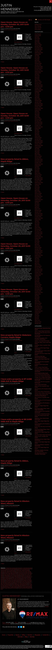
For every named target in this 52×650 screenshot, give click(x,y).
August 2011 (37, 312)
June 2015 (37, 241)
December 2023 (38, 85)
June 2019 (37, 168)
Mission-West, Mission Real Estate (43, 393)
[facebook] (19, 627)
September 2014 (39, 255)
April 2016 (37, 226)
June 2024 (37, 75)
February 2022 (38, 119)
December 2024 (39, 66)
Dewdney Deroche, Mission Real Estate (10, 572)
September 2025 (39, 52)
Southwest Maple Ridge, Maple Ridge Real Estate (42, 430)
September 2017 (39, 199)
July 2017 (37, 202)
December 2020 (39, 140)
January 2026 (38, 46)
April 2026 (37, 41)
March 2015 (37, 246)
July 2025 (37, 55)
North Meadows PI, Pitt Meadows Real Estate (13, 580)
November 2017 (38, 196)
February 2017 (38, 210)
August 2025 (38, 54)
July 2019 (37, 167)
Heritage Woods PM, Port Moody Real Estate (11, 575)
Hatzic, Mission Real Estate (41, 367)
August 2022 (38, 109)
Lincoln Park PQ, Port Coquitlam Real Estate (11, 576)
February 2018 (38, 193)
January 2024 (38, 83)
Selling (23, 635)
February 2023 (38, 100)
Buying (17, 635)
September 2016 (39, 218)
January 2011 (38, 323)
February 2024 (38, 82)
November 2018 (38, 179)
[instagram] (24, 627)
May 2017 (37, 205)
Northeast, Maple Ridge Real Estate (11, 581)
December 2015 (38, 232)
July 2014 (37, 258)
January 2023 (38, 102)
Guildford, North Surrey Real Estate (7, 574)
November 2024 (39, 68)
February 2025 (38, 63)
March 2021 (37, 136)
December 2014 (38, 250)
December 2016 (38, 213)
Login (45, 6)
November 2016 (38, 215)
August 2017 (38, 201)
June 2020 (37, 150)
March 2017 (37, 209)
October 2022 (38, 106)
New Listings (38, 26)
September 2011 (38, 311)
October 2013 (38, 272)
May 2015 (37, 243)
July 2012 (37, 295)
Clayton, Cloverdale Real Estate (42, 341)
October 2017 (38, 198)
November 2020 (39, 142)
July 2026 (37, 37)
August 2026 (38, 35)
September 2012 (39, 292)
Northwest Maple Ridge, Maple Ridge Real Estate (42, 409)
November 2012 (38, 289)
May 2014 (37, 261)
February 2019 (38, 175)
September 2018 (39, 182)
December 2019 (38, 159)
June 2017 (37, 204)
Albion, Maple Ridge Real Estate (42, 331)
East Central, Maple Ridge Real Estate (10, 573)
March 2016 (37, 227)
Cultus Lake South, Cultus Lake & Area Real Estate (42, 351)
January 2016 (38, 230)
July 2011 (37, 314)
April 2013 (37, 281)
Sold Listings (38, 29)
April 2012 (37, 300)
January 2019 (38, 176)
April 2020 (37, 153)
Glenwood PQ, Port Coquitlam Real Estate (24, 573)
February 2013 (38, 284)
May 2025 (37, 58)
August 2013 (38, 275)
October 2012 (38, 291)
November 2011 (38, 308)
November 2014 (38, 252)
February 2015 (38, 247)
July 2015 (37, 240)
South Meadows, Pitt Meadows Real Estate (19, 583)
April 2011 (37, 318)
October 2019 (38, 162)
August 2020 (38, 147)
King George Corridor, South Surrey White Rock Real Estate (42, 374)
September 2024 (39, 71)
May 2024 (37, 77)
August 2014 (38, 257)
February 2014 (38, 266)
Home (3, 635)
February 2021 (38, 137)
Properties (10, 635)
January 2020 (38, 157)
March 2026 (37, 43)
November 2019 (38, 161)
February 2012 (38, 303)
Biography (37, 635)
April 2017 (37, 207)
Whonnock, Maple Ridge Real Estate (25, 587)
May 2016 (37, 224)
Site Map (32, 636)
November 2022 (38, 105)
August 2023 (38, 91)
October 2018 (38, 181)
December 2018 (38, 178)
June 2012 (37, 297)
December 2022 (38, 103)
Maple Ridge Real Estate (41, 384)
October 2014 (38, 253)
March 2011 (37, 320)
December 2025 (38, 48)
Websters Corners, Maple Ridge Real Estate (13, 340)
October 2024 (38, 69)
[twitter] (21, 627)
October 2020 (38, 144)
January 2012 (38, 305)
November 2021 (38, 123)
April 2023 (37, 97)
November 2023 (38, 86)
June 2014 (37, 260)
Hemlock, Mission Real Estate (42, 368)
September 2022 (39, 108)
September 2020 (39, 145)
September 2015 (39, 236)
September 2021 (39, 127)
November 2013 (38, 270)
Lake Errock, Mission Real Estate (42, 376)
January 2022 (38, 120)
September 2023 (39, 89)
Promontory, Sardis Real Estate (42, 414)
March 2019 (37, 173)
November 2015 (38, 233)
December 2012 (38, 287)
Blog (26, 636)
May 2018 (37, 188)
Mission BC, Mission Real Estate (42, 391)
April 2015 (37, 244)
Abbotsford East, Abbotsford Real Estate (13, 568)
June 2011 (37, 315)
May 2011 (37, 317)
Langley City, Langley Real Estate (43, 377)
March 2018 (37, 192)
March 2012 (37, 301)
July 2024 (37, 74)
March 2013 (37, 283)
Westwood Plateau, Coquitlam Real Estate (10, 587)
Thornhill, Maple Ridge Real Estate (43, 434)
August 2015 (38, 238)
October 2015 (38, 235)
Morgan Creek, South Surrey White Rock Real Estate (41, 395)
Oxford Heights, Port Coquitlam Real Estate (12, 582)
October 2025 (38, 51)
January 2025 (38, 65)
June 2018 (37, 187)
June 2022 (37, 113)
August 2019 (38, 165)
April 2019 (37, 171)
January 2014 (38, 267)
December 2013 (38, 269)
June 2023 (37, 94)
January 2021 (38, 139)
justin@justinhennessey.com (44, 10)
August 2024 (38, 72)
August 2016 (38, 219)
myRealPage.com (26, 642)
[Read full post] (7, 38)
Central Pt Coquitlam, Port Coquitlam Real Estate (41, 339)
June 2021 (37, 131)
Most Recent (38, 34)
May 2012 (37, 298)
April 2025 (37, 60)
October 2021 (38, 125)
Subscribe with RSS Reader (43, 19)
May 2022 (37, 114)
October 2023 (38, 88)
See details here (18, 42)
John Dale (20, 636)
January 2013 (38, 286)
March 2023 (37, 99)
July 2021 (37, 130)
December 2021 (38, 122)
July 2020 (37, 148)
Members (30, 635)
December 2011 (38, 306)
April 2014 (37, 263)
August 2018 (38, 184)
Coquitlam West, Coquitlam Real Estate (22, 570)
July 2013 (37, 277)
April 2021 (37, 134)
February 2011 (38, 322)
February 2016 (38, 229)
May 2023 (37, 96)
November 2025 (38, 49)
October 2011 (38, 309)
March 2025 (37, 62)
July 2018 (37, 185)
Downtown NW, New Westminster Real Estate (41, 357)
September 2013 (39, 274)
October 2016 (38, 216)
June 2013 (37, 278)
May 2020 (37, 151)
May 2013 (37, 280)
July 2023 (37, 92)
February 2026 (38, 44)
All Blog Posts (38, 24)
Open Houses (38, 27)
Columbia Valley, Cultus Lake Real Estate (8, 570)
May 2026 (37, 40)
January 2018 (38, 195)
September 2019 (39, 164)
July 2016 (37, 221)
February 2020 (38, 156)
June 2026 (37, 38)
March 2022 (37, 117)
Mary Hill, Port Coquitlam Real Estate (19, 577)
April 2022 (37, 116)
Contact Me (46, 635)
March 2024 (37, 80)
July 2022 (37, 111)
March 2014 (37, 264)
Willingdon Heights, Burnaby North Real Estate (41, 451)
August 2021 (38, 128)
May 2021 (37, 133)
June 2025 (37, 57)
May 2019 (37, 170)
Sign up (49, 6)
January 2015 (38, 249)
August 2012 (38, 294)
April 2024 (37, 79)
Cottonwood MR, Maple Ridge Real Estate (8, 571)
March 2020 (37, 154)
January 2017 (38, 212)
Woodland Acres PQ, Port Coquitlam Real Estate (41, 453)
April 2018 (37, 190)
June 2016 (37, 222)
